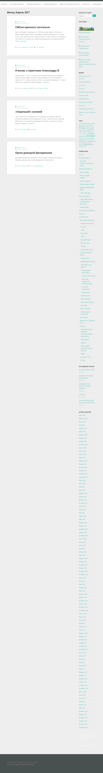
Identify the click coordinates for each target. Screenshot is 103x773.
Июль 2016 (82, 695)
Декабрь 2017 (83, 639)
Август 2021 (82, 506)
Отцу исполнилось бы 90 (86, 370)
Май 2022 (82, 487)
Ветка (85, 125)
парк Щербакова (91, 141)
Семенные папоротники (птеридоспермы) (87, 281)
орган (34, 166)
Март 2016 (82, 708)
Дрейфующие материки (87, 92)
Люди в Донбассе (50, 4)
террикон (81, 144)
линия (84, 139)
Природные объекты (87, 223)
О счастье (82, 394)
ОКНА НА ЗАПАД (85, 308)
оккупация (92, 139)
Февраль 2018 (83, 633)
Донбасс (91, 125)
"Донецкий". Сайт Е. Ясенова (85, 40)
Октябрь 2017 (83, 646)
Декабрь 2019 (83, 565)
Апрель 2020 (83, 552)
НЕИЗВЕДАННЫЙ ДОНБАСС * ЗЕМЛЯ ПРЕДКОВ (85, 386)
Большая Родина (86, 240)
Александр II (39, 88)
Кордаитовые (86, 292)
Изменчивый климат (87, 302)
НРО (89, 130)
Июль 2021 (82, 509)
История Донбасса (17, 4)
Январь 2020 (83, 561)
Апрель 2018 (83, 627)
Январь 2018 (83, 636)
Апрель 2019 (83, 587)
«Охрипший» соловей (28, 111)
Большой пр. (81, 125)
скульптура (89, 143)
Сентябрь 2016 (83, 688)
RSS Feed (27, 764)
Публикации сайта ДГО (87, 220)
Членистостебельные (88, 276)
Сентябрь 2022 (83, 477)
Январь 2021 (83, 526)
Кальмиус (92, 127)
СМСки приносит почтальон (32, 27)
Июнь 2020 (82, 545)
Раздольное (90, 131)
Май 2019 (82, 584)
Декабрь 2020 (83, 529)
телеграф (41, 47)
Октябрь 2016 (83, 685)
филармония (39, 166)
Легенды (82, 105)
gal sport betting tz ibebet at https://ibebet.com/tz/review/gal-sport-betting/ (88, 737)
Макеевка (91, 128)
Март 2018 (82, 630)
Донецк (81, 127)
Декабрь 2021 (83, 500)
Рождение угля (85, 295)
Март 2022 (82, 490)
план (82, 143)
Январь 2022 (83, 496)
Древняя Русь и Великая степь (87, 114)
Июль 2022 (82, 480)
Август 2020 (82, 539)
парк (86, 141)
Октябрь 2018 (83, 607)
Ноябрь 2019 (83, 568)
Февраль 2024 (83, 435)
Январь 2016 (83, 714)
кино (94, 138)
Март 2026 (82, 415)
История (30, 47)
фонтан (91, 144)
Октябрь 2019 (83, 571)
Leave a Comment (21, 22)
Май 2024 (82, 425)
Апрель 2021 (83, 516)
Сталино (91, 134)
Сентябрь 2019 (83, 574)
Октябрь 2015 (83, 724)
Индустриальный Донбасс (70, 4)
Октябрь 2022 (83, 474)
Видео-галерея (84, 172)
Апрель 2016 (83, 705)
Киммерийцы (85, 339)
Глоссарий (84, 305)
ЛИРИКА (83, 246)
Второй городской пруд (87, 184)
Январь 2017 (83, 675)
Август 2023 (82, 448)
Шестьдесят (84, 317)
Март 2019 (82, 591)
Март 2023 (82, 457)
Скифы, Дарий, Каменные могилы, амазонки (87, 348)
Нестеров (92, 130)
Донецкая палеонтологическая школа (86, 163)
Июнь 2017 (82, 659)
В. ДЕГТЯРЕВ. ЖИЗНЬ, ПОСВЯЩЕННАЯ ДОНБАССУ (86, 202)
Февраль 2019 (83, 594)
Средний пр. (85, 133)
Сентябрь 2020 (83, 535)
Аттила (83, 360)
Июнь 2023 (82, 451)
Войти (32, 764)
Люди (28, 88)
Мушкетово (85, 130)
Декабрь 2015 (83, 718)
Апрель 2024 (83, 428)
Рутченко (80, 133)
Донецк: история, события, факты (87, 65)
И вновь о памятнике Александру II (37, 70)
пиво (80, 143)
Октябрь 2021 (83, 503)
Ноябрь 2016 (83, 682)
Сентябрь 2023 (83, 444)
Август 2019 (82, 578)
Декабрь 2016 (83, 678)
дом (92, 138)
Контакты (86, 4)
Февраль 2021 (83, 522)
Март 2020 (82, 555)
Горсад (87, 125)
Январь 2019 (83, 597)
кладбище (81, 139)
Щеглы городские (85, 181)
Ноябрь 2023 (83, 441)
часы (84, 146)
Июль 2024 (82, 422)
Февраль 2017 (83, 672)
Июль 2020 (82, 542)
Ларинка (87, 128)
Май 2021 (82, 513)
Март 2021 (82, 519)
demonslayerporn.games (86, 745)
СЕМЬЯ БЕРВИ (84, 207)
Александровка (83, 123)
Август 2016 (82, 692)
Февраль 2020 (83, 558)
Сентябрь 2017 (83, 649)
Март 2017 (82, 669)
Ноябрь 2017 (83, 643)
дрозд (34, 129)
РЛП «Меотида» (86, 193)
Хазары (83, 354)
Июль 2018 (82, 617)
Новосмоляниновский (83, 131)
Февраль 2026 (83, 418)
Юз (86, 136)
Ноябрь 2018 (83, 604)
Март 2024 (82, 431)
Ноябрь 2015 (83, 721)
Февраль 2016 (83, 711)
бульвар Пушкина (82, 138)
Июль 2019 (82, 581)
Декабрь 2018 (83, 601)
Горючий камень (86, 299)
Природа (24, 129)
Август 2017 (82, 652)
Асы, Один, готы (86, 357)
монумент (88, 139)
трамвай (86, 144)
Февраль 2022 (83, 493)
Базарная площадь (91, 123)
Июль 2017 (82, 656)
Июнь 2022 (82, 483)
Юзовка (46, 88)
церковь (81, 146)
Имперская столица (86, 102)
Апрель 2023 (83, 454)
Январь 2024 (83, 438)
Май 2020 (82, 548)
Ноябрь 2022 (83, 470)
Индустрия (25, 47)
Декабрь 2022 (83, 467)
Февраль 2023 (83, 461)
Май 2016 (82, 701)
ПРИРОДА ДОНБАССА (34, 4)
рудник (85, 143)
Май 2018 (82, 623)
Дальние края (85, 243)
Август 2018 (82, 613)
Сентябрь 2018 (83, 610)
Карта (83, 128)
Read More (24, 41)
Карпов (80, 128)
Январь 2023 (83, 464)
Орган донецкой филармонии (33, 152)
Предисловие (83, 95)
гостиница (88, 138)
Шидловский (81, 136)
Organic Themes (19, 764)
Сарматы (83, 343)
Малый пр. (81, 130)
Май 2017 (82, 662)
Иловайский (87, 127)
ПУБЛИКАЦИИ (97, 4)
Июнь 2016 (82, 698)
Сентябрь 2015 (83, 727)
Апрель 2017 (83, 666)
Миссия (4, 4)
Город (82, 236)
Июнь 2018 (82, 620)
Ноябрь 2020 (83, 532)
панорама (82, 141)
